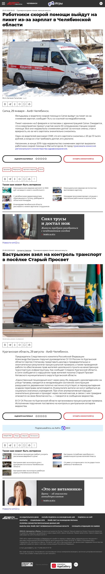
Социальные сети (37, 520)
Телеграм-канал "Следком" (13, 339)
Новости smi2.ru (10, 242)
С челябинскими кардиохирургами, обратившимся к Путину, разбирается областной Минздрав (28, 198)
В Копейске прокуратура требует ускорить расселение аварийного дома (30, 455)
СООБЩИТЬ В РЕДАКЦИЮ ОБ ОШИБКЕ (86, 526)
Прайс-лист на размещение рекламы (63, 520)
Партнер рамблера (42, 564)
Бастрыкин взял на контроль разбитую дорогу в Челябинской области (29, 472)
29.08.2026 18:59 (8, 250)
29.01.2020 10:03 (8, 10)
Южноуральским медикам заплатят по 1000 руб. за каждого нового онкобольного (30, 189)
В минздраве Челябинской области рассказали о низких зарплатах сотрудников (31, 205)
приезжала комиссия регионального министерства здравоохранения (55, 147)
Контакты (23, 520)
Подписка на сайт (85, 517)
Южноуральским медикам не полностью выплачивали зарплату (80, 189)
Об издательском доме (29, 517)
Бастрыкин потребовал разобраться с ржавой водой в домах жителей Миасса (80, 455)
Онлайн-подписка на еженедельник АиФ (58, 517)
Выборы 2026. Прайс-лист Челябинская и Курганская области (44, 526)
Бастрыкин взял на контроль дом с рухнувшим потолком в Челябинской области (28, 464)
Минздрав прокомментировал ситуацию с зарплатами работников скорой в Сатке (81, 197)
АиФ (25, 98)
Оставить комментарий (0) (83, 159)
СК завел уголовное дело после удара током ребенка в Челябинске (82, 463)
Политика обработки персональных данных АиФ (40, 523)
